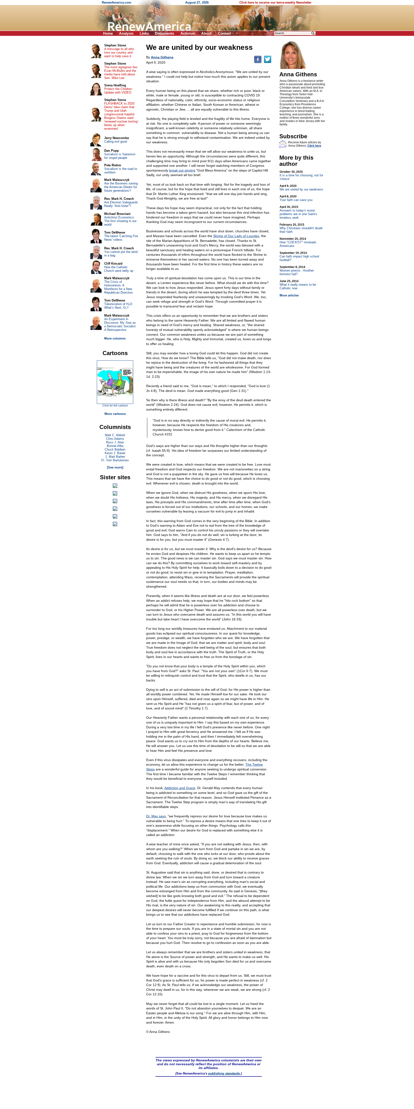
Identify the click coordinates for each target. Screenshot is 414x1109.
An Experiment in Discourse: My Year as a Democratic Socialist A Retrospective (120, 324)
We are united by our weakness (301, 187)
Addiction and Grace (179, 788)
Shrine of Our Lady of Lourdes (236, 236)
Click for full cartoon (115, 405)
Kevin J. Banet (115, 453)
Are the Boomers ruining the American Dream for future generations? (121, 187)
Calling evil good (115, 141)
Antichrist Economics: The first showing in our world (120, 221)
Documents (164, 33)
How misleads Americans (298, 242)
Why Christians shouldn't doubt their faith (301, 228)
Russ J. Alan (115, 442)
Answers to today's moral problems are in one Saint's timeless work (298, 212)
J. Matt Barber (115, 456)
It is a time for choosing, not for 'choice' (301, 175)
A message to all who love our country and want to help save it (119, 52)
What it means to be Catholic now (298, 284)
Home (108, 33)
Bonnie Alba (115, 446)
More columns (115, 338)
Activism (187, 33)
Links (144, 33)
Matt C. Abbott (115, 435)
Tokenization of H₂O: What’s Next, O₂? (118, 305)
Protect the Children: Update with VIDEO (118, 90)
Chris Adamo (115, 438)
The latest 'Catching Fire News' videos (121, 237)
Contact (224, 33)
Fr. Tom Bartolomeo (115, 460)
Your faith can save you (296, 198)
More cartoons (115, 414)
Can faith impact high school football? (299, 256)
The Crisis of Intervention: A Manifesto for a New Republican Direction (118, 287)
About (206, 33)
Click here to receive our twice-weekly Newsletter (275, 2)
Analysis (126, 33)
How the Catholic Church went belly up (118, 269)
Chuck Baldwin (115, 449)
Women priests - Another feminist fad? (297, 270)
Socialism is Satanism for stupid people (119, 156)
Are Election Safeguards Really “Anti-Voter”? (121, 204)
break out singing (182, 170)
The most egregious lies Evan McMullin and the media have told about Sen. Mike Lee (121, 72)
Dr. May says (156, 816)
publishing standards (224, 1073)
